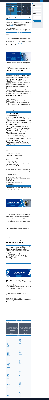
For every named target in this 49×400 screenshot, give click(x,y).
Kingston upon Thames (21, 385)
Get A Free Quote (18, 335)
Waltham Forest (8, 355)
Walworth (8, 383)
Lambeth (20, 339)
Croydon (20, 360)
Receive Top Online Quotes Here (19, 320)
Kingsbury (20, 359)
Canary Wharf (8, 362)
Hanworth (20, 393)
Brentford (20, 374)
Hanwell (20, 380)
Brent (19, 351)
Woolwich (8, 354)
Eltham (7, 372)
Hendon (20, 352)
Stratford (8, 353)
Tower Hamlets (8, 363)
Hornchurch (8, 344)
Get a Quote (18, 11)
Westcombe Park (8, 361)
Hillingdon (20, 394)
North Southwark (8, 384)
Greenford (20, 382)
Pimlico (8, 395)
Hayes (19, 392)
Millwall (8, 366)
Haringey (8, 377)
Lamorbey (8, 374)
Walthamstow (8, 352)
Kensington (20, 349)
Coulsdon (20, 381)
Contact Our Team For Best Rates (19, 32)
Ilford (7, 342)
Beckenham (20, 340)
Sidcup (7, 375)
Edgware (20, 363)
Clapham (20, 342)
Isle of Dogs (8, 365)
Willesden (20, 353)
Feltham (20, 395)
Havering (8, 343)
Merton (19, 361)
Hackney (8, 364)
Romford (8, 340)
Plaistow (8, 351)
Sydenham (8, 393)
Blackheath (8, 373)
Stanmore (20, 372)
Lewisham (8, 376)
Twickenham (20, 383)
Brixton (7, 394)
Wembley (20, 369)
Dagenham (8, 341)
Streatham (20, 348)
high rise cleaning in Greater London (21, 43)
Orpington (20, 341)
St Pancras (8, 385)
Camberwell (8, 386)
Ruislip (19, 391)
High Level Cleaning (12, 25)
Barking (8, 345)
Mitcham (20, 362)
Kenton (20, 373)
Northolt (20, 384)
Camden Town (8, 387)
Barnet (19, 350)
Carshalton (20, 371)
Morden (20, 370)
